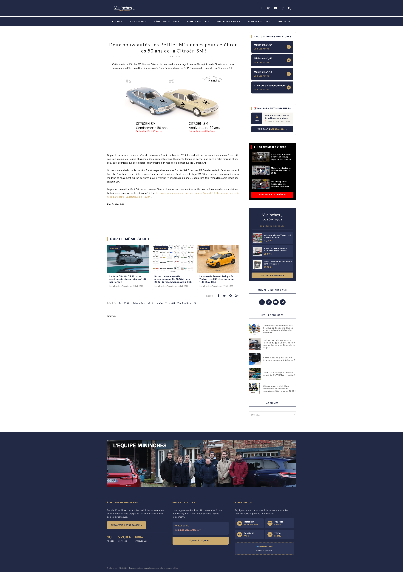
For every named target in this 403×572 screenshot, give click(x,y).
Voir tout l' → (272, 129)
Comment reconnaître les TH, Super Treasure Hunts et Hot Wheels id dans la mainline (278, 329)
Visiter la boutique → (272, 275)
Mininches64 (155, 303)
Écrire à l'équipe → (201, 541)
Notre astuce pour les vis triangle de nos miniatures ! (279, 359)
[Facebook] (262, 8)
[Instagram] (268, 8)
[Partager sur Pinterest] (230, 295)
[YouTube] (275, 8)
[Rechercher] (289, 8)
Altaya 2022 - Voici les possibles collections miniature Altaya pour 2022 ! (279, 388)
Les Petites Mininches (132, 303)
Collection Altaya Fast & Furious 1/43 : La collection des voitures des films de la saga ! (279, 344)
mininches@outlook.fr (188, 529)
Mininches (113, 568)
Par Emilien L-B (186, 303)
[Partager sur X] (224, 295)
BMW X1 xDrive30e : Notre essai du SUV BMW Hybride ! (279, 374)
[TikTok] (282, 8)
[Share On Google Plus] (236, 295)
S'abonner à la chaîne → (272, 194)
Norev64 (170, 303)
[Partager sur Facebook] (218, 295)
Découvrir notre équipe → (126, 525)
